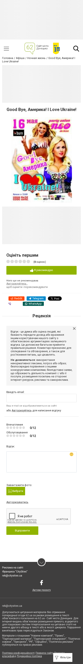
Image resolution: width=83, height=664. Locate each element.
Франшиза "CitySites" (14, 571)
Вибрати (17, 491)
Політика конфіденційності (18, 653)
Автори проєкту (41, 590)
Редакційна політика (29, 656)
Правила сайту (44, 653)
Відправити (22, 530)
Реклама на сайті (12, 567)
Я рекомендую (43, 270)
